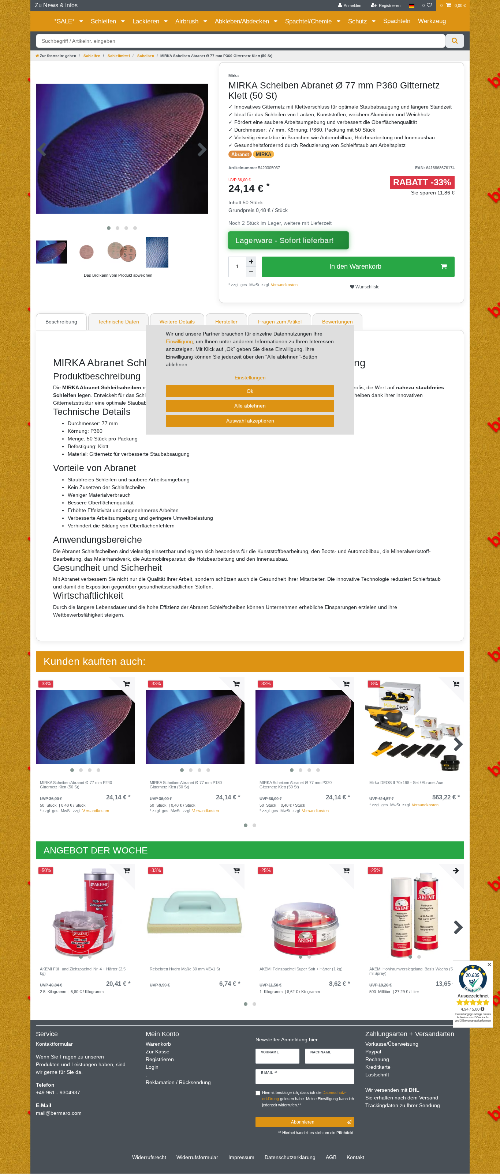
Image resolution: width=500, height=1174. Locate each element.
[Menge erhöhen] (251, 262)
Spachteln (396, 21)
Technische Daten (118, 322)
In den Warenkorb (355, 266)
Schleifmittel (118, 56)
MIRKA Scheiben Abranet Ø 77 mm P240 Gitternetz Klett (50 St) (76, 784)
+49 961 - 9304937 (58, 1092)
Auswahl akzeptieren (250, 421)
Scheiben (145, 56)
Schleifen (104, 21)
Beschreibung (61, 322)
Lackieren (147, 21)
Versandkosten (284, 285)
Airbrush (187, 21)
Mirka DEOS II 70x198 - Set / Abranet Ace (406, 782)
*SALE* (65, 21)
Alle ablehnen (250, 406)
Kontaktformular (54, 1044)
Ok (250, 391)
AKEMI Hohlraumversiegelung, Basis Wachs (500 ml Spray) (413, 971)
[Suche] (454, 41)
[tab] (62, 321)
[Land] (411, 5)
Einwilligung (179, 341)
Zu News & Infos (56, 5)
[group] (85, 726)
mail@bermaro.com (59, 1113)
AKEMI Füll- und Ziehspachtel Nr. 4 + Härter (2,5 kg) (83, 971)
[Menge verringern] (251, 272)
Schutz (358, 21)
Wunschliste (367, 286)
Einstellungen (250, 377)
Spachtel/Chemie (309, 21)
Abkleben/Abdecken (243, 21)
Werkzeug (432, 21)
